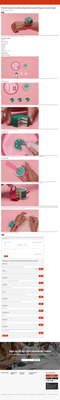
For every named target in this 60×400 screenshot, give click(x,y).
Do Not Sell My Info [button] (32, 394)
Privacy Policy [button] (24, 394)
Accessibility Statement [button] (41, 394)
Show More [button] (5, 335)
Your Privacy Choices (51, 394)
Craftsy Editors (10, 10)
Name (5, 244)
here (8, 238)
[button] (2, 12)
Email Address (22, 244)
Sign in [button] (40, 242)
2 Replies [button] (36, 268)
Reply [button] (41, 269)
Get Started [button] (52, 375)
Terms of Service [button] (18, 394)
